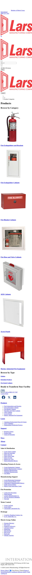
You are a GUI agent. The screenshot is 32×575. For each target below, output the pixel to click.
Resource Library (8, 431)
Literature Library (9, 528)
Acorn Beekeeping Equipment (12, 480)
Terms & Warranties (9, 434)
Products (4, 403)
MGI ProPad (7, 531)
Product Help (7, 433)
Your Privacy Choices (18, 570)
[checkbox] (16, 66)
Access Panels (8, 414)
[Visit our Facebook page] (3, 399)
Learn (3, 419)
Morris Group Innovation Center (13, 486)
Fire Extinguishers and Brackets (12, 406)
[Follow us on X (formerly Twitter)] (9, 399)
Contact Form (4, 393)
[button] (1, 36)
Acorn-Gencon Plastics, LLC (12, 481)
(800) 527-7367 (5, 13)
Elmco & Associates (9, 453)
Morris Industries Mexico (11, 461)
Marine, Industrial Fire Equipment (13, 415)
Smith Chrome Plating (10, 484)
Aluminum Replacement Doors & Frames (15, 422)
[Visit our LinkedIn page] (15, 399)
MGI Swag (7, 532)
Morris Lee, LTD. (9, 459)
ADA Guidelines (8, 423)
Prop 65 (5, 573)
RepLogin (7, 534)
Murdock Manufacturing (10, 470)
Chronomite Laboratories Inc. (12, 508)
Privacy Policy (5, 570)
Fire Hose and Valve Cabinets (12, 411)
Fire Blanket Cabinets (10, 409)
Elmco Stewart (8, 454)
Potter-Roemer (8, 494)
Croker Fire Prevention (10, 492)
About (3, 441)
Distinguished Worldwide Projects (13, 425)
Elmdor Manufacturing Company (13, 469)
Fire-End (6, 499)
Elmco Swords (8, 457)
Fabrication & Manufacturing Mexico (14, 483)
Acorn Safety (7, 507)
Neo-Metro (7, 473)
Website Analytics (9, 535)
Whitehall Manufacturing (11, 472)
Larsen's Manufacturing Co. (11, 496)
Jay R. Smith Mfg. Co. (10, 516)
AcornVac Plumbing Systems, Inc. (13, 515)
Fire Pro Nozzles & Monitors (12, 497)
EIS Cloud (7, 524)
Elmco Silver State (9, 456)
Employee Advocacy (9, 526)
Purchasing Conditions (11, 572)
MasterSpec (7, 529)
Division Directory (9, 523)
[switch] (1, 66)
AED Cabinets (8, 412)
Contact (3, 445)
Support (3, 428)
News (2, 438)
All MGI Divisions (6, 68)
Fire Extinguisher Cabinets (11, 407)
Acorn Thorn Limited (10, 451)
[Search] (1, 65)
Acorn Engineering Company (12, 467)
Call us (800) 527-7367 (11, 392)
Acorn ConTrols (8, 505)
